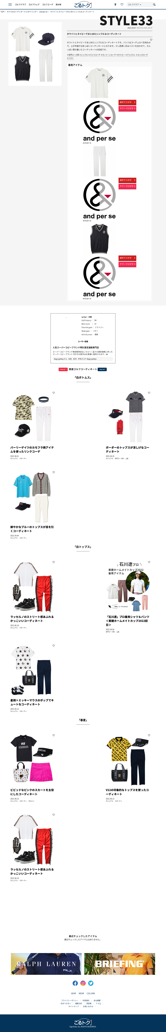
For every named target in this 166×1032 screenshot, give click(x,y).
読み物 (58, 4)
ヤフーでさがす (127, 108)
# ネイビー (121, 55)
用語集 (88, 1003)
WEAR (81, 993)
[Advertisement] (80, 425)
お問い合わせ (88, 1006)
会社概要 (97, 1000)
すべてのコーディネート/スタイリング (21, 12)
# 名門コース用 (73, 55)
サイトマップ (73, 1006)
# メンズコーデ (142, 55)
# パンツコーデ (94, 55)
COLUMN (91, 993)
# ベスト (70, 58)
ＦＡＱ (98, 1003)
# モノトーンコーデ (108, 55)
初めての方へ (66, 1003)
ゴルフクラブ (20, 4)
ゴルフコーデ (47, 4)
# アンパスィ (131, 55)
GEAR (73, 993)
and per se (43, 12)
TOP (2, 12)
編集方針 (78, 1003)
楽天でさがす (126, 102)
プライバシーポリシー (69, 1000)
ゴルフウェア (34, 4)
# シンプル (84, 55)
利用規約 (86, 1000)
